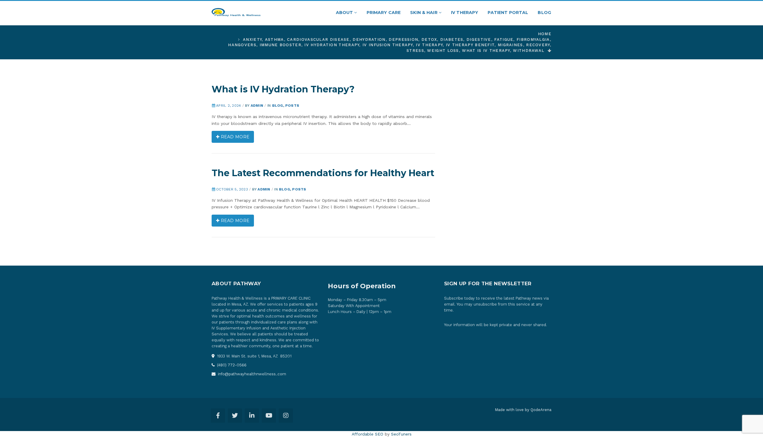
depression (403, 39)
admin (257, 105)
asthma (274, 39)
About (345, 12)
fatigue (503, 39)
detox (429, 39)
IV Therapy (464, 12)
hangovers (242, 45)
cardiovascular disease (318, 39)
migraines (510, 45)
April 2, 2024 (228, 105)
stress (415, 50)
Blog (544, 12)
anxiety (252, 39)
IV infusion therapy (387, 45)
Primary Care (384, 12)
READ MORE (234, 137)
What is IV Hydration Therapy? (283, 89)
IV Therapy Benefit (470, 45)
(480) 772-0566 (231, 365)
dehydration (369, 39)
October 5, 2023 (232, 189)
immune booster (280, 45)
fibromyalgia (533, 39)
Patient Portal (508, 12)
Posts (292, 105)
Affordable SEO (367, 434)
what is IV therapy (486, 50)
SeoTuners (401, 434)
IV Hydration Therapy (331, 45)
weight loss (443, 50)
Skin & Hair (424, 12)
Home (544, 34)
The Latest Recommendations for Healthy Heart (323, 173)
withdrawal (528, 50)
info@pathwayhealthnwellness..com (251, 374)
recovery (538, 45)
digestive (478, 39)
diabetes (451, 39)
